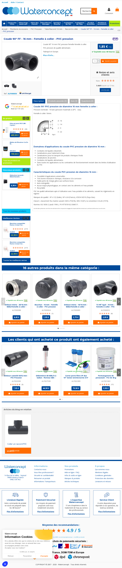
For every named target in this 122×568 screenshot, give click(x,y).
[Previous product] (118, 30)
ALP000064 (46, 310)
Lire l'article (13, 450)
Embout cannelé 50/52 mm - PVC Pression (16, 377)
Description (39, 101)
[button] (5, 564)
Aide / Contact (17, 2)
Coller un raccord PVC (17, 444)
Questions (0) (87, 101)
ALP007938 (46, 381)
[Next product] (119, 30)
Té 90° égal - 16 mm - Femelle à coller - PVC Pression (105, 307)
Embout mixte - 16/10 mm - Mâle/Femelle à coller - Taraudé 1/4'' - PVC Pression (76, 307)
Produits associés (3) (57, 101)
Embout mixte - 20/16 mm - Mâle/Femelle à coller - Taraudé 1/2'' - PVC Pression (17, 307)
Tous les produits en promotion (11, 161)
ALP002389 (76, 381)
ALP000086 (16, 310)
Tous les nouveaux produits (14, 211)
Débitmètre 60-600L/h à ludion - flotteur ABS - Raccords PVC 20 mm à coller (46, 378)
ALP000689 (75, 310)
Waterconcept (16, 104)
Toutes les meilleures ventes (15, 260)
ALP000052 (105, 310)
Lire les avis (105, 90)
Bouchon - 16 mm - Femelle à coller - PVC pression (46, 306)
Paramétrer (27, 556)
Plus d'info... (48, 55)
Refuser (11, 556)
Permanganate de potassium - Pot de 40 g (106, 377)
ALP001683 (106, 381)
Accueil (5, 2)
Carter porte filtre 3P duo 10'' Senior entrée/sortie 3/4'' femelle (76, 378)
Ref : (5, 94)
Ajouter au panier (111, 61)
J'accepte (44, 556)
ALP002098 (16, 381)
